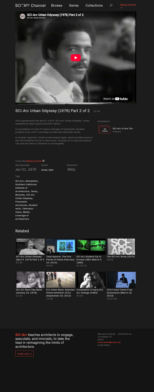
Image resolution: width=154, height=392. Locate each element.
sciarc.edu (23, 353)
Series (74, 5)
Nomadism (31, 180)
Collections (94, 5)
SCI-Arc (19, 180)
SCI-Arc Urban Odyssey (25, 196)
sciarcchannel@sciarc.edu (109, 342)
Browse (56, 5)
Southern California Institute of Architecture (26, 188)
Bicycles (20, 194)
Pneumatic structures (21, 203)
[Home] (30, 9)
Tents (34, 191)
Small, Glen (47, 169)
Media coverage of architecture (22, 215)
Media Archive (128, 4)
